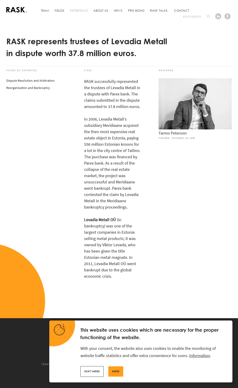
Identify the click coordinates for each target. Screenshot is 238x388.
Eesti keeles (192, 16)
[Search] (208, 16)
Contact (181, 10)
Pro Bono (136, 10)
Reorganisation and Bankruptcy (28, 88)
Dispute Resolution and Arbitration (30, 80)
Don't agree (92, 371)
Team (45, 10)
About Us (100, 10)
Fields (59, 10)
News (118, 10)
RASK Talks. (159, 10)
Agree (115, 371)
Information (199, 355)
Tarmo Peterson (173, 133)
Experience (79, 10)
